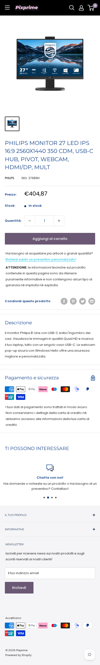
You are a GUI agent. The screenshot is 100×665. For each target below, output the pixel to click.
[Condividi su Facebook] (64, 301)
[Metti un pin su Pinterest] (73, 301)
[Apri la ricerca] (72, 7)
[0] (91, 8)
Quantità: (13, 220)
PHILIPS (9, 178)
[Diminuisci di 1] (30, 221)
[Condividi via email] (91, 301)
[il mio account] (81, 7)
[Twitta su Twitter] (82, 301)
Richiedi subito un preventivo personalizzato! (41, 259)
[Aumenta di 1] (59, 221)
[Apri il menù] (7, 7)
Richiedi (19, 587)
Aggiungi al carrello (50, 238)
